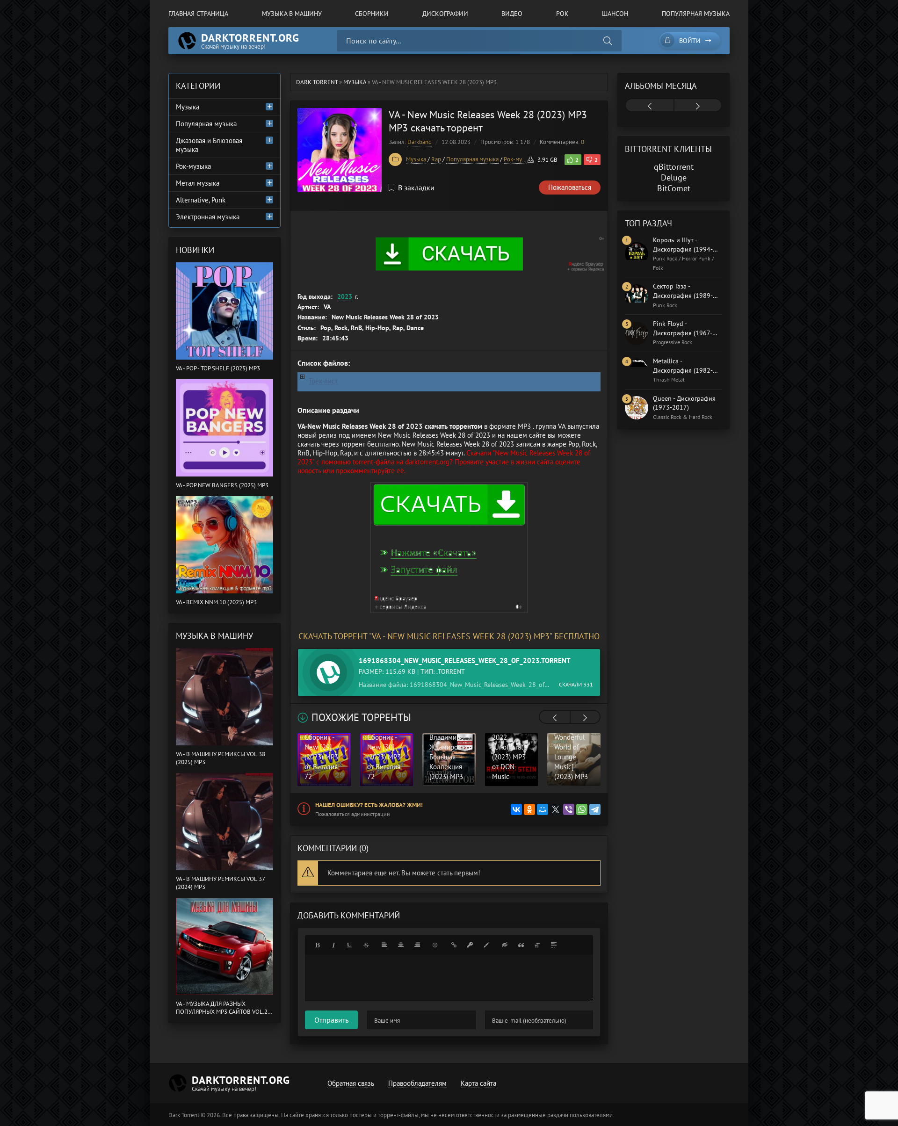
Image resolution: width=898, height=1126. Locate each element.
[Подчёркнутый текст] (350, 945)
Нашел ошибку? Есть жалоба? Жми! (369, 805)
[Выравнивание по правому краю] (417, 945)
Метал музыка (197, 183)
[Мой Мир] (542, 809)
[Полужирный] (317, 945)
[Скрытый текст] (505, 945)
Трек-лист (323, 380)
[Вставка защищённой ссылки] (470, 945)
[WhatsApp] (581, 809)
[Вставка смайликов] (435, 945)
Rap (436, 159)
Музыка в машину (292, 13)
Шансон (615, 13)
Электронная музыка (207, 216)
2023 (344, 296)
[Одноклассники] (529, 809)
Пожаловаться (569, 187)
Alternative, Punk (200, 199)
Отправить (331, 1020)
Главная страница (198, 13)
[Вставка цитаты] (521, 945)
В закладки (416, 187)
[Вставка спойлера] (554, 945)
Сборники (372, 13)
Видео (511, 13)
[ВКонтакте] (516, 809)
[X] (555, 809)
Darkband (419, 142)
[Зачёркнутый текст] (366, 945)
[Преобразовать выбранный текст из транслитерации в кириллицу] (537, 945)
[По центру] (401, 945)
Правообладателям (417, 1083)
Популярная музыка (696, 13)
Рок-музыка (519, 159)
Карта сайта (478, 1083)
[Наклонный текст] (333, 945)
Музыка (416, 159)
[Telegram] (595, 809)
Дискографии (445, 13)
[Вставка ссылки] (454, 945)
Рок (562, 13)
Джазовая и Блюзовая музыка (209, 145)
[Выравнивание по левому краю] (384, 945)
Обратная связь (350, 1083)
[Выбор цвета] (486, 945)
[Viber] (568, 809)
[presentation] (555, 718)
